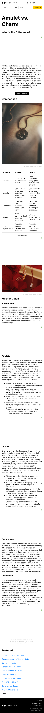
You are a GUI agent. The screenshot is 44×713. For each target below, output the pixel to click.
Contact (39, 700)
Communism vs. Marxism (12, 671)
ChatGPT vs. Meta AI (10, 682)
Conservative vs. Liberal (11, 667)
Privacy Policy (38, 705)
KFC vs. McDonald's (10, 690)
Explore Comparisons (33, 3)
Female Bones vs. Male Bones (13, 655)
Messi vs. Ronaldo (9, 674)
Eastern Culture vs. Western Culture (16, 659)
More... (4, 694)
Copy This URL (22, 93)
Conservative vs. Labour (11, 678)
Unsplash (39, 166)
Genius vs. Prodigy (9, 663)
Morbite (32, 166)
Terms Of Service (37, 703)
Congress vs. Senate (10, 686)
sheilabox (32, 294)
